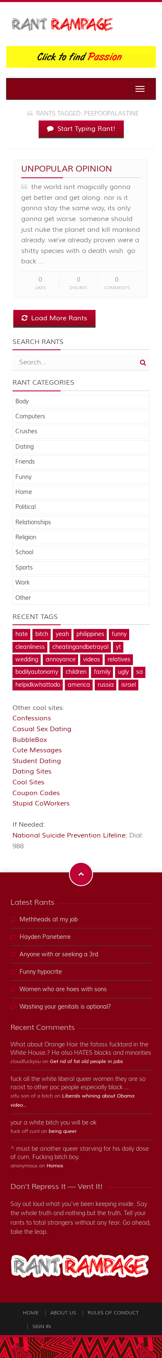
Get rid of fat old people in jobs (86, 1061)
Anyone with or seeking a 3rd (59, 954)
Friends (25, 462)
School (24, 552)
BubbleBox (29, 740)
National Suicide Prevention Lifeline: (70, 835)
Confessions (31, 718)
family (102, 672)
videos (91, 659)
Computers (30, 416)
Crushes (26, 431)
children (76, 672)
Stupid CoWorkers (41, 803)
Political (25, 507)
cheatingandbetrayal (80, 647)
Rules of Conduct (113, 1313)
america (79, 685)
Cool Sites (28, 782)
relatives (119, 659)
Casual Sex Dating (41, 729)
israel (128, 685)
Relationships (33, 522)
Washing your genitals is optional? (65, 1007)
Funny (23, 477)
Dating (24, 447)
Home (23, 492)
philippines (90, 634)
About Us (63, 1313)
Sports (24, 568)
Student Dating (36, 761)
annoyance (61, 659)
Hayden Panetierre (45, 937)
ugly (123, 672)
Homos (55, 1166)
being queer (62, 1131)
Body (22, 401)
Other (23, 598)
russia (106, 685)
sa (139, 672)
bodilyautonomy (36, 672)
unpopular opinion (66, 169)
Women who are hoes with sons (63, 989)
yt (118, 647)
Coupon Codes (36, 793)
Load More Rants (58, 318)
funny (119, 634)
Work (22, 583)
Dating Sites (32, 771)
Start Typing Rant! (85, 129)
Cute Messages (37, 750)
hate (21, 634)
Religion (25, 537)
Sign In (41, 1327)
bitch (41, 634)
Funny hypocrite (41, 972)
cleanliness (30, 647)
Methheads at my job (49, 919)
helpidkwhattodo (37, 685)
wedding (26, 659)
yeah (62, 634)
